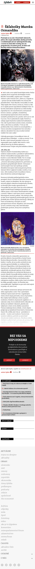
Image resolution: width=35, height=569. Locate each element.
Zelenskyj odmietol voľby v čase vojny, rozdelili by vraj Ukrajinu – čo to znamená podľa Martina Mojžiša (16, 392)
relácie (4, 492)
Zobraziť (9, 420)
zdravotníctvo (7, 533)
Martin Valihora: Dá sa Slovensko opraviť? (15, 388)
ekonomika (6, 480)
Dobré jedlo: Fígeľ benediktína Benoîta (13, 401)
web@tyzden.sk (26, 369)
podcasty (5, 489)
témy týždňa (6, 483)
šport (3, 515)
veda (3, 512)
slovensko (5, 465)
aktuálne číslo (7, 547)
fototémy (5, 518)
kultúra (4, 506)
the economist (7, 498)
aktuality (5, 457)
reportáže (5, 477)
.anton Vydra (5, 33)
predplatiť (25, 360)
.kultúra (17, 33)
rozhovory (5, 474)
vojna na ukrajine (9, 454)
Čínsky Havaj (6, 410)
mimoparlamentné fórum (12, 530)
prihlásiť (9, 360)
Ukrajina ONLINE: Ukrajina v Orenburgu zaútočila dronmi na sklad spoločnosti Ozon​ (16, 405)
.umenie (27, 33)
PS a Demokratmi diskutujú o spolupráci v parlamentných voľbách (14, 414)
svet (3, 468)
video (3, 521)
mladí (3, 539)
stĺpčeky (5, 509)
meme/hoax (6, 536)
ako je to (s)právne (9, 524)
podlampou (6, 486)
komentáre (6, 527)
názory (4, 471)
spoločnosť (6, 495)
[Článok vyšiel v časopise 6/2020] (2, 26)
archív (4, 550)
